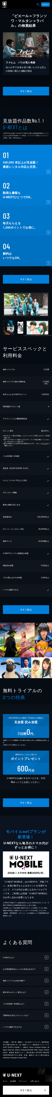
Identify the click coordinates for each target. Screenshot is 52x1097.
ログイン (45, 4)
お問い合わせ (34, 1081)
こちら (45, 443)
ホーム (5, 1081)
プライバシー (23, 1081)
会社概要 (13, 1081)
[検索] (38, 4)
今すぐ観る (26, 91)
